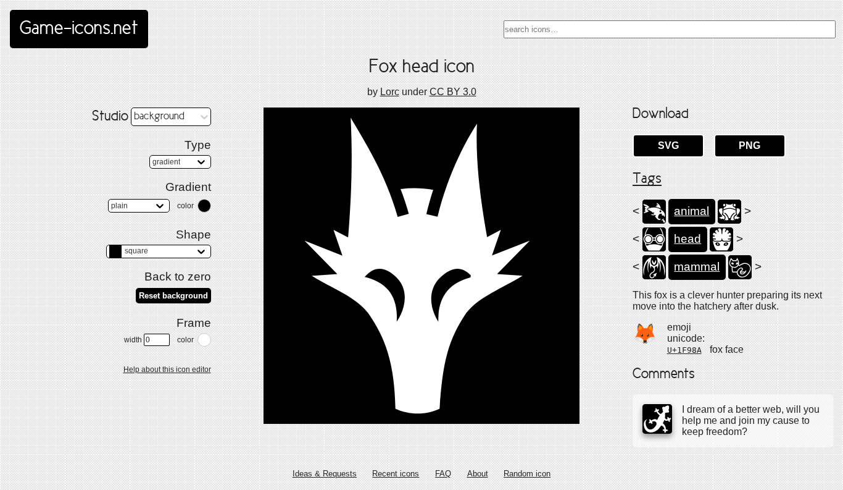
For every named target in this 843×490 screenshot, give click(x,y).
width (133, 340)
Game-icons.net (79, 29)
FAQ (443, 473)
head (687, 238)
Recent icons (395, 473)
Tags (647, 179)
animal (691, 211)
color (185, 205)
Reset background (173, 295)
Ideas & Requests (325, 473)
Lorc (389, 92)
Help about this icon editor (167, 369)
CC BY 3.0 (453, 92)
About (477, 473)
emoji (679, 327)
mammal (697, 266)
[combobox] (670, 29)
